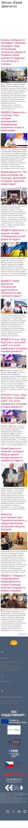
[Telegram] (25, 811)
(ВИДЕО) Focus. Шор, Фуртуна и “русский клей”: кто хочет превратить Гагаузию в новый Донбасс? (14, 345)
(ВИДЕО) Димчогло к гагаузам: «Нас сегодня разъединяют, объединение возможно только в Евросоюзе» (13, 121)
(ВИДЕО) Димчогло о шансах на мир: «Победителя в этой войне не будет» (13, 235)
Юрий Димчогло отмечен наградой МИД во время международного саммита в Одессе (12, 454)
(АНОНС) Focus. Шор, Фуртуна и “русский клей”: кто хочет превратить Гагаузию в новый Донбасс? (14, 400)
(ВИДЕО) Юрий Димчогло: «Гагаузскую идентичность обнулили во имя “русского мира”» (11, 288)
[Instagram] (13, 811)
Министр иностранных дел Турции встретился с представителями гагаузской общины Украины (14, 522)
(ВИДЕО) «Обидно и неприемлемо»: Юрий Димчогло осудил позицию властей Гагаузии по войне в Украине (13, 583)
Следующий (22, 634)
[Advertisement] (14, 23)
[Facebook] (7, 811)
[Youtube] (19, 811)
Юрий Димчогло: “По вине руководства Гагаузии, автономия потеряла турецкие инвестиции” (13, 177)
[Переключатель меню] (14, 686)
